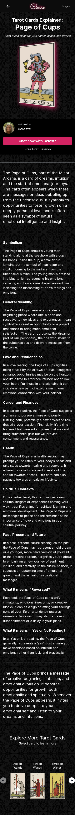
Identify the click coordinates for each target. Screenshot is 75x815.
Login (66, 6)
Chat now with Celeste (38, 141)
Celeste (24, 129)
